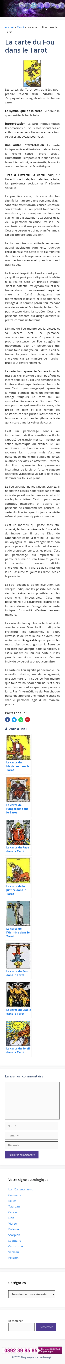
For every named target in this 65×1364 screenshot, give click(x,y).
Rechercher (15, 1321)
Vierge (12, 1223)
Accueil (9, 27)
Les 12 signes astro (20, 1189)
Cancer (12, 1212)
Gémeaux (14, 1195)
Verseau (13, 1252)
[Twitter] (14, 719)
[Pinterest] (27, 719)
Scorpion (14, 1235)
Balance (13, 1229)
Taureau (14, 1206)
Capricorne (15, 1246)
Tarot (20, 27)
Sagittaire (14, 1240)
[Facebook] (7, 719)
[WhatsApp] (20, 719)
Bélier (12, 1201)
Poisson (13, 1258)
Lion (11, 1218)
